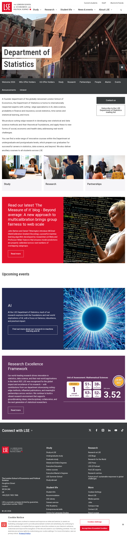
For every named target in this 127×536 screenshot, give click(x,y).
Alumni (108, 82)
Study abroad (51, 480)
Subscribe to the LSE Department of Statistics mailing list (111, 110)
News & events (85, 9)
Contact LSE (93, 509)
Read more (16, 254)
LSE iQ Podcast (94, 466)
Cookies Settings (94, 492)
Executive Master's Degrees (57, 473)
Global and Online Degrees (56, 463)
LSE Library (50, 499)
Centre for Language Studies (57, 513)
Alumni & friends (117, 3)
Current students (90, 3)
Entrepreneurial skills (54, 509)
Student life (66, 9)
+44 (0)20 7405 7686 (10, 495)
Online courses (52, 470)
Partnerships (85, 82)
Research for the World (97, 459)
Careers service (52, 502)
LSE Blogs (92, 456)
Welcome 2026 (8, 82)
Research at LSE (94, 452)
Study (36, 9)
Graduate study (52, 459)
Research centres (95, 473)
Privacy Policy (25, 533)
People (98, 82)
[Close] (123, 524)
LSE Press (92, 463)
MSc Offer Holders (27, 82)
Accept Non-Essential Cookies (94, 528)
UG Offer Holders (47, 82)
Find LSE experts (94, 470)
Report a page (93, 513)
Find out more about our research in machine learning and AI (33, 330)
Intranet (23, 90)
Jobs (90, 502)
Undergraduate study (54, 456)
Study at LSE (51, 452)
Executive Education (54, 466)
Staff (104, 3)
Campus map (93, 506)
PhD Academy (51, 506)
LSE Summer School (54, 477)
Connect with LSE (16, 430)
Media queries (93, 499)
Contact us (111, 100)
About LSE (104, 9)
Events (118, 82)
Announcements (9, 90)
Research (49, 9)
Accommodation (52, 495)
